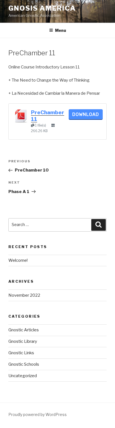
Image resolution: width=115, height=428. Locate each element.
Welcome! (18, 260)
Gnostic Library (22, 341)
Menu (60, 30)
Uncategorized (22, 375)
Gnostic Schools (23, 364)
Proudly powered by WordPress (37, 414)
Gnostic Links (21, 352)
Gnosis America (42, 8)
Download (85, 114)
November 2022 (24, 295)
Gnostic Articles (23, 329)
